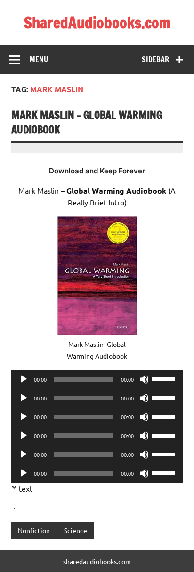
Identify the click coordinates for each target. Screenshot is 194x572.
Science (75, 530)
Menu (38, 59)
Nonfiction (34, 530)
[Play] (23, 379)
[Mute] (144, 379)
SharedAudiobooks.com (97, 22)
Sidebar (155, 59)
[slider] (165, 378)
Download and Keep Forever (97, 170)
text (25, 488)
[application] (97, 379)
